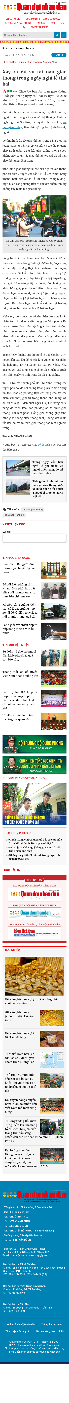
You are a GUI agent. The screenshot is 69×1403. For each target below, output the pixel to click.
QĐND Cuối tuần (52, 19)
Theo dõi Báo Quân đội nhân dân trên (22, 62)
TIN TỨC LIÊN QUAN (16, 557)
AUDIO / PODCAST (19, 833)
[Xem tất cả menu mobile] (63, 35)
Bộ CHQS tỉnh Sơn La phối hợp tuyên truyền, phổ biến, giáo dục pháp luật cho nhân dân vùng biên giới (20, 700)
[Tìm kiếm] (57, 35)
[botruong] (34, 744)
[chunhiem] (34, 765)
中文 (53, 23)
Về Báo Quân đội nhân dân (21, 1324)
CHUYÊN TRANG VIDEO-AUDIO (24, 778)
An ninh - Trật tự (25, 48)
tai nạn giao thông (32, 509)
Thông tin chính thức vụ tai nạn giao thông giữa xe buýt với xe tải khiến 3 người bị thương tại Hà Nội (47, 489)
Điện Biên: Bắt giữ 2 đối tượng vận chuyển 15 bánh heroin (20, 568)
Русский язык (39, 27)
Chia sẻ (59, 54)
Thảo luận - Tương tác (17, 1331)
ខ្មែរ (24, 27)
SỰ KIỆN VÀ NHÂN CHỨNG (18, 23)
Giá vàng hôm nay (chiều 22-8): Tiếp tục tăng (19, 1016)
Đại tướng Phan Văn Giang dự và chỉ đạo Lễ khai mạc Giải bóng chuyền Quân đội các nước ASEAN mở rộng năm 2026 (26, 1158)
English (41, 23)
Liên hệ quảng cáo (45, 1331)
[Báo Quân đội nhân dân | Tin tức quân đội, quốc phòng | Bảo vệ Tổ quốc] (34, 8)
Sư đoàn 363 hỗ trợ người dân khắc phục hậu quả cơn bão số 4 (19, 655)
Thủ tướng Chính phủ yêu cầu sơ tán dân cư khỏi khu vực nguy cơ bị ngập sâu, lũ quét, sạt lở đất (20, 1082)
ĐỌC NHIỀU (12, 949)
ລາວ (62, 23)
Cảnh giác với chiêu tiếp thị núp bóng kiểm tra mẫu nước (20, 629)
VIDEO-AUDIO (13, 19)
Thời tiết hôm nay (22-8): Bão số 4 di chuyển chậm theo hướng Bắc (20, 1058)
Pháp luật (8, 48)
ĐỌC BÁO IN (32, 19)
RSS (61, 1331)
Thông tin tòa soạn (51, 1324)
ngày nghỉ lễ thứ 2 (14, 514)
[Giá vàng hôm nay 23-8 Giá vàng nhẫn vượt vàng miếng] (34, 976)
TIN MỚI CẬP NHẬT (16, 645)
